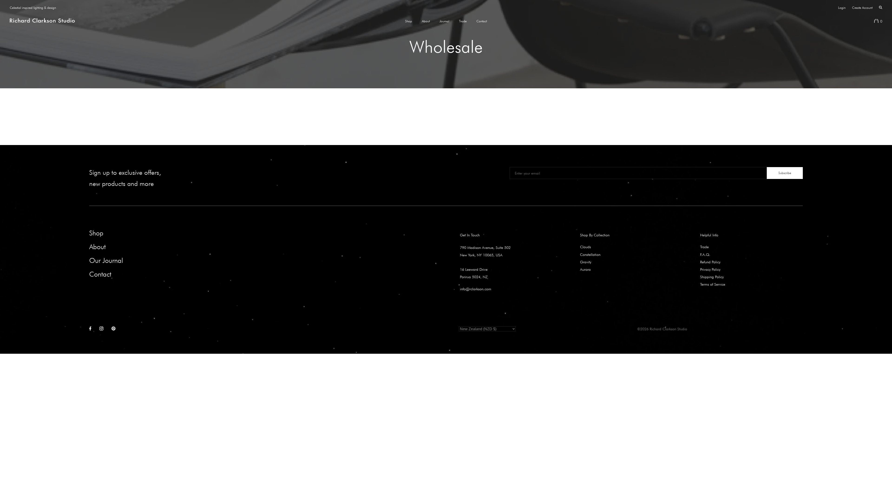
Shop (408, 21)
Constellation (590, 254)
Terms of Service (712, 284)
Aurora (585, 269)
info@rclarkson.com (475, 289)
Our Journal (106, 260)
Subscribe (784, 173)
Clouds (585, 246)
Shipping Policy (712, 276)
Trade (463, 21)
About (426, 21)
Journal (444, 21)
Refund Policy (710, 262)
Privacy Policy (710, 269)
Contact (481, 21)
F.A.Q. (705, 254)
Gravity (585, 262)
